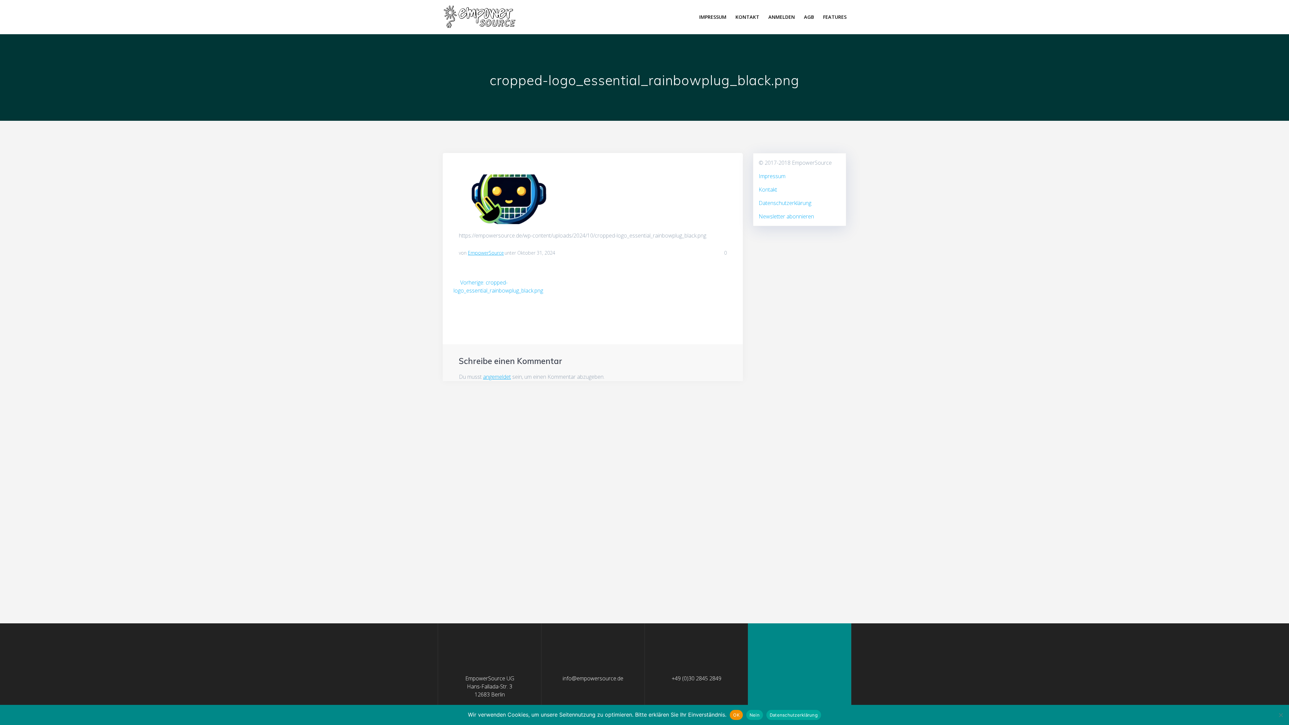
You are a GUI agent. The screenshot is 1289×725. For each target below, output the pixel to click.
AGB (809, 17)
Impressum (712, 17)
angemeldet (497, 376)
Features (835, 17)
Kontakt (747, 17)
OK (736, 715)
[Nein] (1280, 715)
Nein (755, 715)
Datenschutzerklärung (785, 203)
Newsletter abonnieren (786, 216)
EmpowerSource (486, 253)
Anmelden (781, 17)
